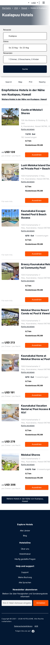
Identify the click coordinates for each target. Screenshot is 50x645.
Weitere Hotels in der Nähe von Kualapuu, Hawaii (24, 99)
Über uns (25, 549)
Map (20, 82)
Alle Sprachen (25, 582)
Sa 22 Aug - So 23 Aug (19, 47)
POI (30, 82)
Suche (25, 69)
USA (16, 8)
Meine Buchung (25, 577)
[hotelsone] (12, 2)
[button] (25, 3)
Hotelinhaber (25, 554)
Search (8, 82)
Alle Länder (25, 530)
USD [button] (33, 3)
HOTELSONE (28, 619)
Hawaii (24, 8)
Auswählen (36, 155)
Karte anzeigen (28, 129)
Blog (25, 535)
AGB (36, 626)
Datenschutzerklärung (23, 626)
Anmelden (40, 603)
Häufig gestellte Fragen (25, 559)
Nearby (42, 82)
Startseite (6, 8)
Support (25, 572)
